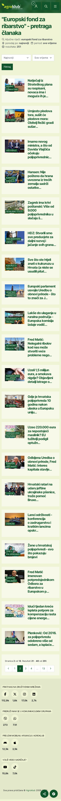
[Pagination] (8, 668)
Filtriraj (7, 66)
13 (43, 668)
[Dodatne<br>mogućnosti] (54, 794)
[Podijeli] (44, 794)
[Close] (46, 6)
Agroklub (30, 790)
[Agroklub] (12, 6)
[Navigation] (55, 6)
